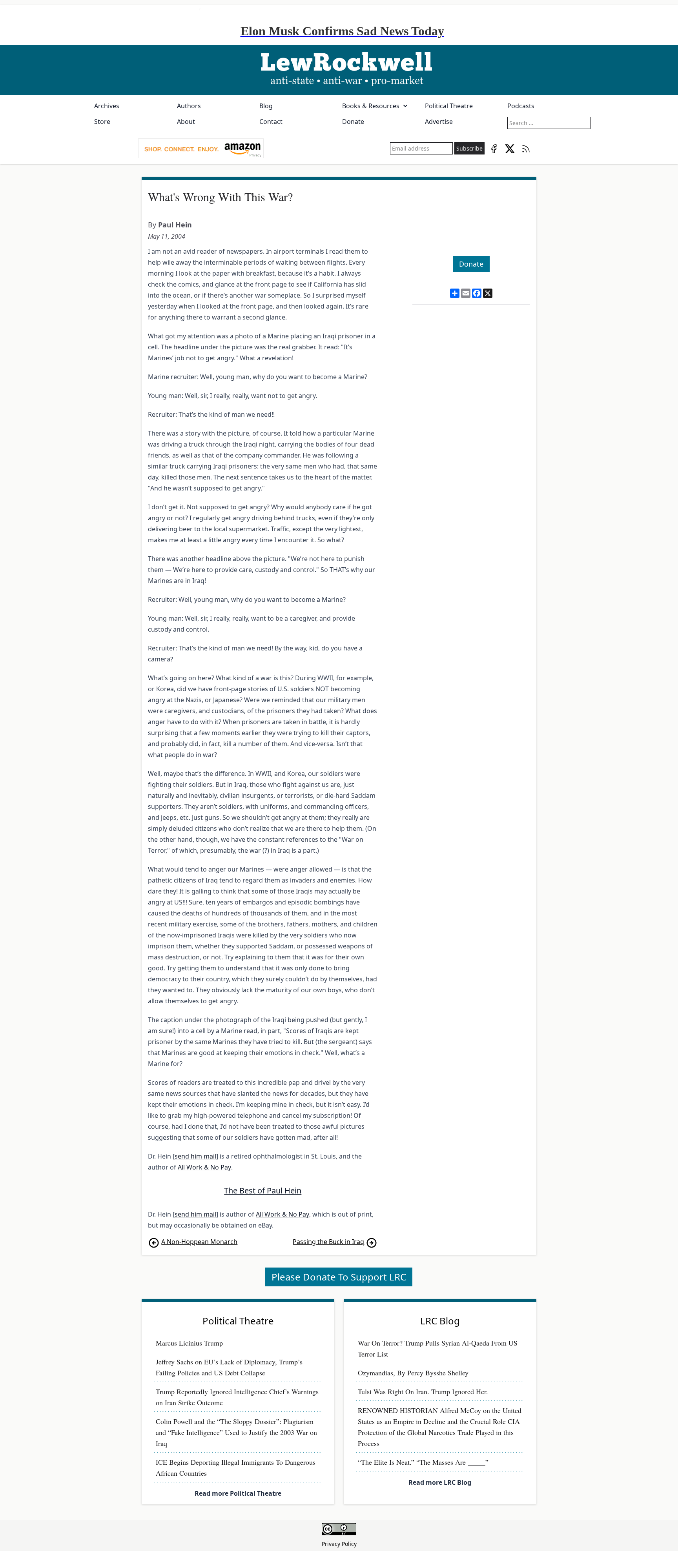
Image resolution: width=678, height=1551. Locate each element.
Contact (270, 121)
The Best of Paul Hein (262, 1190)
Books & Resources (370, 106)
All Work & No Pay (204, 1167)
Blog (266, 106)
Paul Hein (175, 224)
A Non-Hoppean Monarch (199, 1241)
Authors (189, 106)
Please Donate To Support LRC (339, 1276)
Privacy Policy (339, 1543)
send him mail (195, 1156)
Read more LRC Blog (439, 1482)
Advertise (439, 121)
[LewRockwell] (339, 69)
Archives (106, 106)
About (186, 121)
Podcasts (520, 106)
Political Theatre (449, 106)
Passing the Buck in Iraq (328, 1241)
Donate (353, 121)
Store (102, 121)
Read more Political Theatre (238, 1493)
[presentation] (201, 148)
